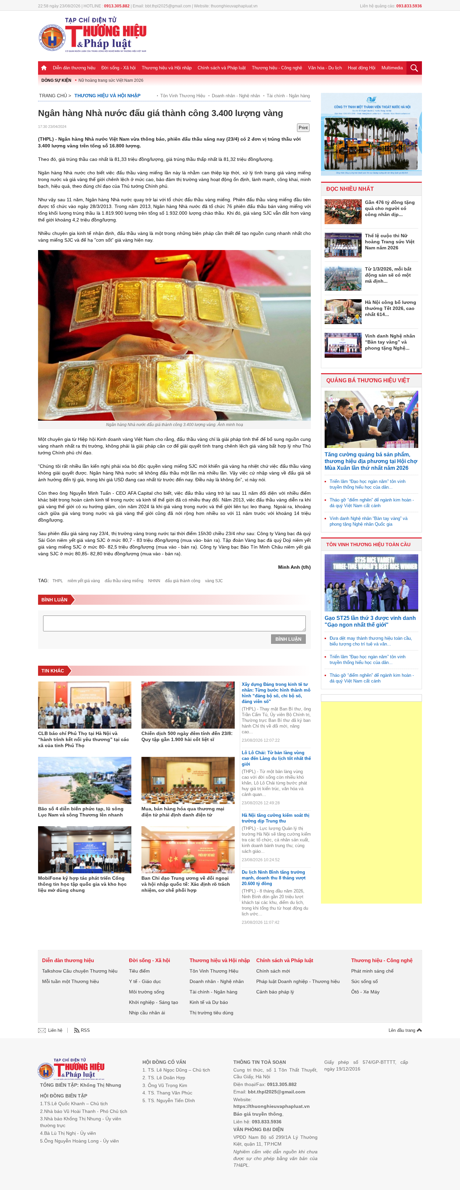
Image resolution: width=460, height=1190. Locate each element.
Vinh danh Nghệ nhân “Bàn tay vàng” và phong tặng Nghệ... (390, 342)
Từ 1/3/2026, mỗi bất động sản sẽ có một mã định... (388, 275)
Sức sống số (364, 981)
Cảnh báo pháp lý (275, 991)
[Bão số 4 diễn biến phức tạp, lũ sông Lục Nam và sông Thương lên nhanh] (84, 780)
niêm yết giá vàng (84, 581)
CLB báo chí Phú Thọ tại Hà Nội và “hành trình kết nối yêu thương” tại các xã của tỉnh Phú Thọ (83, 739)
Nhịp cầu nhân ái (147, 1012)
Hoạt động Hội (361, 67)
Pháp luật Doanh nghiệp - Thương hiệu (298, 981)
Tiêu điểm (139, 971)
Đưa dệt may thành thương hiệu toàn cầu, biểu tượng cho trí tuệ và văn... (371, 641)
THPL (58, 581)
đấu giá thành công (182, 581)
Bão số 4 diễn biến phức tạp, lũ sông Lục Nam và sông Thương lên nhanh (81, 811)
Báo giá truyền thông (257, 1114)
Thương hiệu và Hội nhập (167, 67)
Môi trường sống (146, 991)
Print (303, 127)
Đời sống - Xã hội (118, 67)
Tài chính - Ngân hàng (288, 95)
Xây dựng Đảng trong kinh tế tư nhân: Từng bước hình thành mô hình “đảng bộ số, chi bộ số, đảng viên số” (276, 693)
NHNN (154, 581)
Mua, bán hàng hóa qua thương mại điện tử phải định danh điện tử (182, 811)
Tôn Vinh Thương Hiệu (182, 95)
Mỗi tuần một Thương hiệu (70, 981)
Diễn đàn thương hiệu (74, 67)
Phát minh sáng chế (372, 971)
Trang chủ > (55, 95)
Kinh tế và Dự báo (209, 1002)
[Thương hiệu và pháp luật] (71, 1069)
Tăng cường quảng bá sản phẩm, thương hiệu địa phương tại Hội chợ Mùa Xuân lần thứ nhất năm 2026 (371, 461)
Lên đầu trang (403, 1030)
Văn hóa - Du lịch (325, 67)
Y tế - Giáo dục (145, 981)
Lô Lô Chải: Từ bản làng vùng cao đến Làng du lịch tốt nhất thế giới (276, 758)
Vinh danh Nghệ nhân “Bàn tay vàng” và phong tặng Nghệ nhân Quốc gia (368, 521)
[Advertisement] (371, 803)
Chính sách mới (273, 971)
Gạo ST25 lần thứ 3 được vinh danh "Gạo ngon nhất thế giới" (370, 621)
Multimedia (392, 67)
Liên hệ (55, 1030)
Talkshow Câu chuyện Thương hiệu (80, 971)
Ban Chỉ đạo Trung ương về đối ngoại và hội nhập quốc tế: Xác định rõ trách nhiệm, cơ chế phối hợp (185, 884)
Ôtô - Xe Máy (365, 991)
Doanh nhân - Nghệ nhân (236, 95)
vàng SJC (214, 581)
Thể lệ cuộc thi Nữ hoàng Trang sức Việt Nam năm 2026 (390, 241)
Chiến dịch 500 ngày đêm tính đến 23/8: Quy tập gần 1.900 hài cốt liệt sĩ (187, 736)
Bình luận (288, 639)
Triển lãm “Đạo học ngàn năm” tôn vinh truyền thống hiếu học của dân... (367, 484)
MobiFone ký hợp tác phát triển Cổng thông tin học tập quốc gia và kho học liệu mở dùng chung (82, 884)
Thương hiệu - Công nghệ (277, 67)
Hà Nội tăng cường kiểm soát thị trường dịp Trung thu (275, 818)
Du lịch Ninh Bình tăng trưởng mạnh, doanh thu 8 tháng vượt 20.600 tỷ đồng (273, 878)
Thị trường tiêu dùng (211, 1012)
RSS (85, 1030)
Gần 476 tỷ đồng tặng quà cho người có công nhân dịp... (390, 208)
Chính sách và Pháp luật (222, 67)
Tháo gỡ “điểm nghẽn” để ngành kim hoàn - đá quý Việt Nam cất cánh (372, 502)
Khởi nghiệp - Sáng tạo (153, 1002)
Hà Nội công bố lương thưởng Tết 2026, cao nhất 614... (390, 308)
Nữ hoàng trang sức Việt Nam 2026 (110, 80)
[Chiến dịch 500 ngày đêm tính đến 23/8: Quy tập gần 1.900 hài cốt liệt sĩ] (188, 705)
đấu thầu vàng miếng (124, 581)
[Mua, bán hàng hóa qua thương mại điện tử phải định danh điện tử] (188, 780)
